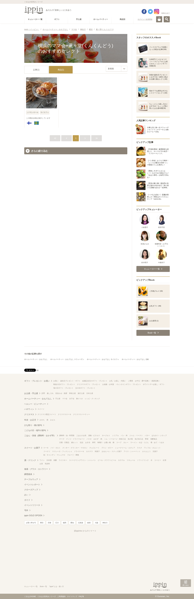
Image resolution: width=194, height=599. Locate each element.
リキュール (131, 460)
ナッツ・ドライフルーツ (75, 439)
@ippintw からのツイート (85, 531)
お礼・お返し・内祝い (117, 381)
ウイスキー (63, 460)
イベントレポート (32, 484)
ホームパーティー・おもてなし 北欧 (135, 359)
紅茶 (164, 460)
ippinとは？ (165, 13)
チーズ (61, 439)
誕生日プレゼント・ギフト (70, 381)
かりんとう (146, 451)
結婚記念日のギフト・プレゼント (94, 381)
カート (159, 19)
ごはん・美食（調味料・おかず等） (40, 435)
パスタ (89, 439)
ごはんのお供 (81, 435)
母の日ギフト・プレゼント (63, 388)
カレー (125, 442)
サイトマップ (72, 596)
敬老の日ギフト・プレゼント (64, 384)
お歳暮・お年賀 (108, 384)
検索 (167, 19)
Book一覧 (43, 586)
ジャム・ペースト (136, 435)
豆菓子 (155, 451)
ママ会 (64, 398)
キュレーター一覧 (31, 586)
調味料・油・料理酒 (66, 435)
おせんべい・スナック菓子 (112, 451)
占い (26, 495)
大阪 (96, 523)
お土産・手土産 (31, 393)
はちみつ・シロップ (159, 435)
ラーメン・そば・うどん (139, 442)
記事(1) (36, 70)
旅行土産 (81, 393)
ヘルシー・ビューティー (35, 404)
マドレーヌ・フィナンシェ (62, 451)
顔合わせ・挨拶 (61, 393)
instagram (156, 11)
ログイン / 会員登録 (145, 19)
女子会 (71, 398)
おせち (42, 420)
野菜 (146, 439)
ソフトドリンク (143, 460)
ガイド (27, 500)
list (37, 370)
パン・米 (124, 435)
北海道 (80, 523)
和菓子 (97, 451)
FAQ (80, 596)
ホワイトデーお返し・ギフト (154, 384)
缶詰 (81, 442)
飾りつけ (79, 398)
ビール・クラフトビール (107, 460)
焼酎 (55, 460)
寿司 (93, 442)
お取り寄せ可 (31, 523)
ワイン (42, 460)
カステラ (89, 451)
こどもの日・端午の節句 (35, 430)
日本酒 (49, 460)
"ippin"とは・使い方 (56, 586)
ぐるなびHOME (30, 596)
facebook (144, 11)
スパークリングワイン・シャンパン (82, 460)
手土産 (57, 398)
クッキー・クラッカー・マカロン (74, 448)
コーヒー (157, 460)
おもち (52, 420)
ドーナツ (46, 451)
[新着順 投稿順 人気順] (116, 69)
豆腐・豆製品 (64, 442)
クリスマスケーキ (64, 414)
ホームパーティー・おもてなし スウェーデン (67, 359)
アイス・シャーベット (132, 451)
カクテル (121, 460)
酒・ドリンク (30, 460)
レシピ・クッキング (92, 398)
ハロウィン (29, 409)
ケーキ (45, 448)
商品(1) (61, 70)
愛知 (72, 523)
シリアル (115, 435)
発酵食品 (153, 439)
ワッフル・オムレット (152, 448)
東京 (41, 523)
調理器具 (28, 474)
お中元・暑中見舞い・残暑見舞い (147, 381)
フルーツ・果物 (73, 455)
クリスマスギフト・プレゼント (88, 384)
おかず (96, 439)
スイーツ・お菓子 (32, 448)
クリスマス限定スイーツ (47, 414)
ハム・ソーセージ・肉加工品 (115, 439)
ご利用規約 (61, 596)
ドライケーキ (79, 451)
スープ (118, 442)
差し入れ (50, 393)
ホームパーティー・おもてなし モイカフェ (103, 359)
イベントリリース (32, 505)
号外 (26, 510)
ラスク (139, 448)
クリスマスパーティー (81, 414)
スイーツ (41, 409)
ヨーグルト (106, 435)
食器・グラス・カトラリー (36, 469)
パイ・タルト (55, 448)
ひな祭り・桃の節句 (33, 425)
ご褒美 (130, 381)
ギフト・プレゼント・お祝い (37, 381)
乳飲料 (47, 464)
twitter (150, 11)
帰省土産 (72, 393)
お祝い (55, 381)
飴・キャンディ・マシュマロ (54, 455)
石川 (57, 523)
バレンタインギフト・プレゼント (128, 384)
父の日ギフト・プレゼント (85, 388)
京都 (49, 523)
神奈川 (104, 523)
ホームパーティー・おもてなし (36, 359)
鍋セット (74, 442)
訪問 (43, 393)
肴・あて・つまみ (157, 442)
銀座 (89, 523)
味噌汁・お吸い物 (104, 442)
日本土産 (89, 393)
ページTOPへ (185, 592)
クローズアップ (31, 490)
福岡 (64, 523)
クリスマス (29, 414)
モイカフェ (44, 112)
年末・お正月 (30, 420)
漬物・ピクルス (94, 435)
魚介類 (130, 439)
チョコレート (94, 448)
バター (147, 435)
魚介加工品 (139, 439)
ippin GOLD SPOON (33, 515)
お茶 (41, 464)
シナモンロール (32, 112)
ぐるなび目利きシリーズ (46, 596)
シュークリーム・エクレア (125, 448)
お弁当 (87, 442)
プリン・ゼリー (107, 448)
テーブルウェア (31, 479)
